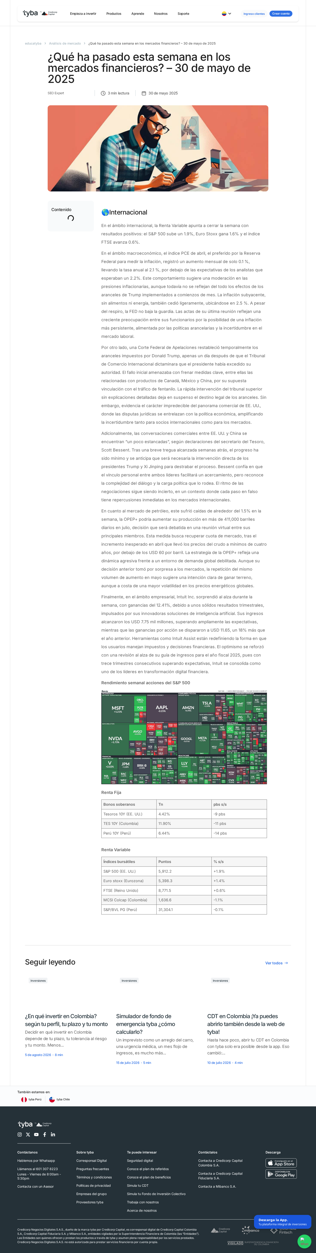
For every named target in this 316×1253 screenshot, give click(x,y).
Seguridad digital (140, 1160)
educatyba (33, 43)
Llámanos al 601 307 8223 (37, 1169)
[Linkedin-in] (53, 1134)
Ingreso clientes (254, 13)
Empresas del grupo (91, 1194)
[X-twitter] (28, 1134)
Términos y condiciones (94, 1177)
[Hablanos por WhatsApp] (304, 1241)
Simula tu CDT (138, 1185)
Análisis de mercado (65, 43)
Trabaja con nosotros (143, 1202)
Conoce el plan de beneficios (149, 1177)
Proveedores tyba (89, 1202)
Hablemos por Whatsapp (36, 1160)
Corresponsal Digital (91, 1160)
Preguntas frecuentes (92, 1169)
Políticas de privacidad (93, 1185)
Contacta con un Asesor (35, 1186)
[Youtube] (36, 1134)
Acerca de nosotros (142, 1210)
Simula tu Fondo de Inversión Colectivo (156, 1194)
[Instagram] (19, 1134)
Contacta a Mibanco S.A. (217, 1186)
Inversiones (38, 980)
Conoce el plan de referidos (148, 1169)
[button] (83, 13)
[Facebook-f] (44, 1134)
